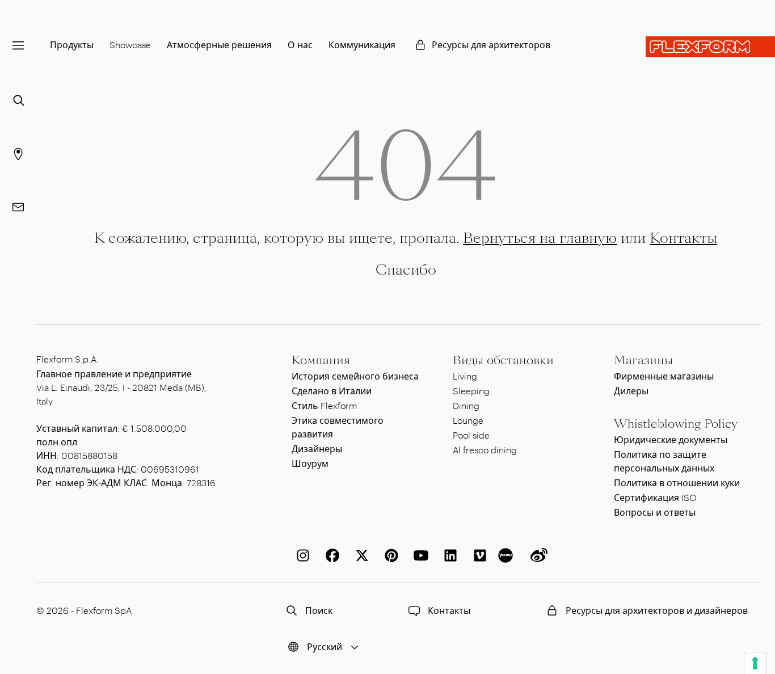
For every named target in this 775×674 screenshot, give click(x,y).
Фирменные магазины (664, 375)
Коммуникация (361, 44)
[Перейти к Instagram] (301, 555)
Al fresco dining (485, 449)
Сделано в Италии (332, 390)
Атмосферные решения (219, 44)
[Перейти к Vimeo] (478, 555)
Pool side (471, 434)
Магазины (643, 360)
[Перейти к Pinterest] (389, 555)
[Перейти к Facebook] (330, 555)
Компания (321, 360)
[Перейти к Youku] (507, 555)
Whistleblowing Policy (676, 424)
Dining (466, 405)
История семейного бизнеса (355, 375)
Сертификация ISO (655, 497)
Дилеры (631, 390)
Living (465, 375)
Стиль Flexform (324, 405)
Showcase (130, 44)
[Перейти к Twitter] (360, 555)
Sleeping (471, 390)
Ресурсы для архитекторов (491, 44)
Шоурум (310, 463)
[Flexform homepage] (710, 46)
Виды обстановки (503, 360)
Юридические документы (670, 439)
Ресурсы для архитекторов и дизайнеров (657, 610)
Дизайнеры (317, 448)
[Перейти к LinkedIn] (448, 555)
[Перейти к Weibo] (537, 555)
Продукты (72, 44)
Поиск (318, 610)
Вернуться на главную (540, 238)
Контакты (683, 238)
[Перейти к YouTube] (419, 555)
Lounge (468, 420)
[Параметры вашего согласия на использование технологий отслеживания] (755, 663)
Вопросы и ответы (655, 512)
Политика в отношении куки (677, 482)
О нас (300, 44)
